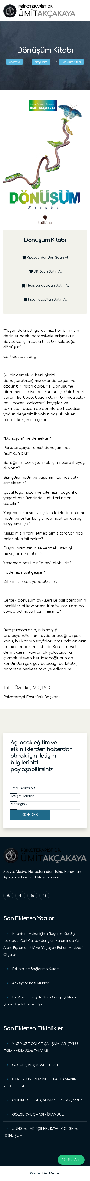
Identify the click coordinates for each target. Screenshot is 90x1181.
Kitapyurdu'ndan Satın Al (47, 257)
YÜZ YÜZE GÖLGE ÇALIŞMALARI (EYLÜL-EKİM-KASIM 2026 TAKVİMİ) (42, 1047)
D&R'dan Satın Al (47, 271)
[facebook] (20, 895)
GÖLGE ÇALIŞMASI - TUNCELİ (37, 1065)
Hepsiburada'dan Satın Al (47, 285)
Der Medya (51, 1173)
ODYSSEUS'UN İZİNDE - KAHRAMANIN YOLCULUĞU (40, 1082)
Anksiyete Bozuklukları (31, 983)
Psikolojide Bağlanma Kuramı (36, 969)
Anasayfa (14, 62)
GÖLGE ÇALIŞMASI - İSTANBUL (38, 1114)
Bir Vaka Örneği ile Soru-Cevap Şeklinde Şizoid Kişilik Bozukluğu (40, 1001)
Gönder (30, 814)
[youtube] (8, 895)
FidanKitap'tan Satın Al (47, 299)
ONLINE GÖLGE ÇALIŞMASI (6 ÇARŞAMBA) (48, 1100)
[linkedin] (32, 895)
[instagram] (44, 895)
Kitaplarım (41, 62)
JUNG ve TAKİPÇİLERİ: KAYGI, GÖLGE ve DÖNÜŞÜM (40, 1132)
